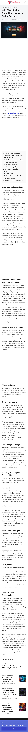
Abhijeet (4, 19)
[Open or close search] (25, 2)
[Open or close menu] (3, 2)
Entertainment (5, 7)
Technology (5, 675)
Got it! (14, 729)
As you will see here (14, 113)
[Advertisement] (14, 55)
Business (11, 7)
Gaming (16, 7)
